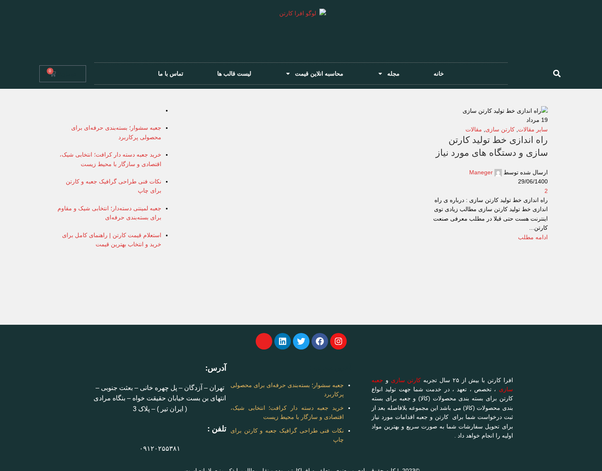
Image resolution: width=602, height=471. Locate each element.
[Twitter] (301, 341)
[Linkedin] (282, 341)
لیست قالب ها (234, 73)
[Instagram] (338, 341)
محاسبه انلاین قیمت (319, 73)
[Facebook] (320, 341)
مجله (393, 73)
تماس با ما (170, 73)
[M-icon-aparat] (264, 341)
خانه (439, 73)
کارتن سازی (406, 380)
